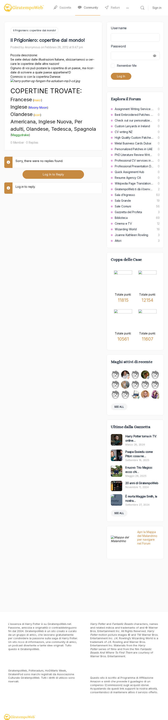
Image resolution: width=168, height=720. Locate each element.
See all (119, 406)
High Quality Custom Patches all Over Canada (134, 137)
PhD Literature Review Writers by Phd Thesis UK (134, 154)
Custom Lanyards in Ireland (132, 126)
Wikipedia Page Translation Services (134, 183)
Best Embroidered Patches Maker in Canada (134, 114)
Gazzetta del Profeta (128, 212)
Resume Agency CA (128, 177)
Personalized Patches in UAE (133, 149)
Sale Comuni (123, 206)
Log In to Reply (53, 174)
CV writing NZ (124, 132)
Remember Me (126, 65)
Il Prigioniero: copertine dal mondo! (34, 30)
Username (119, 28)
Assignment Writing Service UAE (134, 109)
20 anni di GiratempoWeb (141, 483)
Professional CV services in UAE (134, 160)
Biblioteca (121, 217)
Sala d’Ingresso (125, 195)
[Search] (142, 7)
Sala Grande (123, 200)
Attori (118, 240)
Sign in (156, 7)
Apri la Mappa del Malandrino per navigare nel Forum (147, 537)
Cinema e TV (123, 223)
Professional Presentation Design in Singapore (134, 166)
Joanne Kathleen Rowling (131, 235)
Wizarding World (126, 229)
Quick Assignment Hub (129, 172)
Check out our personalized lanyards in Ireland (134, 120)
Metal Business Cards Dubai (133, 143)
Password (118, 46)
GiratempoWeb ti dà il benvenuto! (134, 189)
